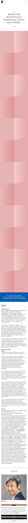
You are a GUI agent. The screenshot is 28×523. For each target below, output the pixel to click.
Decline (14, 518)
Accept (14, 515)
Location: (14, 297)
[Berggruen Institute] (5, 2)
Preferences (14, 520)
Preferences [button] (17, 513)
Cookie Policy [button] (14, 511)
